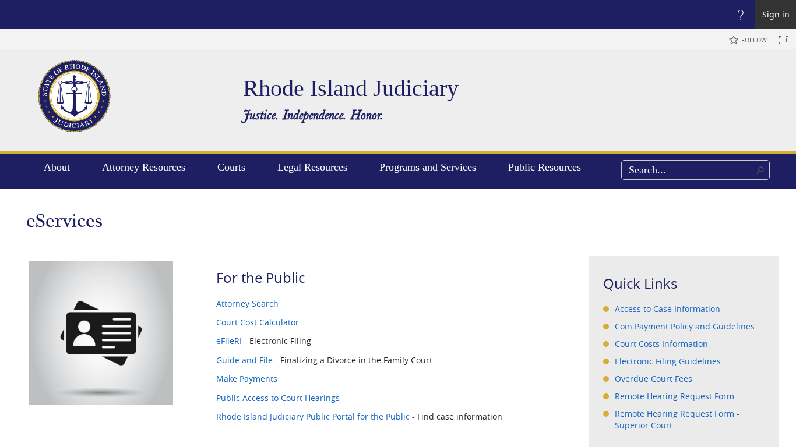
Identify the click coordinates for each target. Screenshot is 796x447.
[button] (760, 170)
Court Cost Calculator (257, 322)
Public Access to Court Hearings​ (278, 397)
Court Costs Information (661, 343)
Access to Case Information (667, 308)
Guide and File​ (244, 360)
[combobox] (695, 170)
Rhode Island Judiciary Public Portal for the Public (313, 416)
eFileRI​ (229, 340)
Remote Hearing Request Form (674, 396)
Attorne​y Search (247, 303)
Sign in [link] (776, 14)
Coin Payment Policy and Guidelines (685, 326)
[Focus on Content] (784, 40)
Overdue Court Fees (653, 378)
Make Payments (246, 378)
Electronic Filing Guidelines (668, 361)
